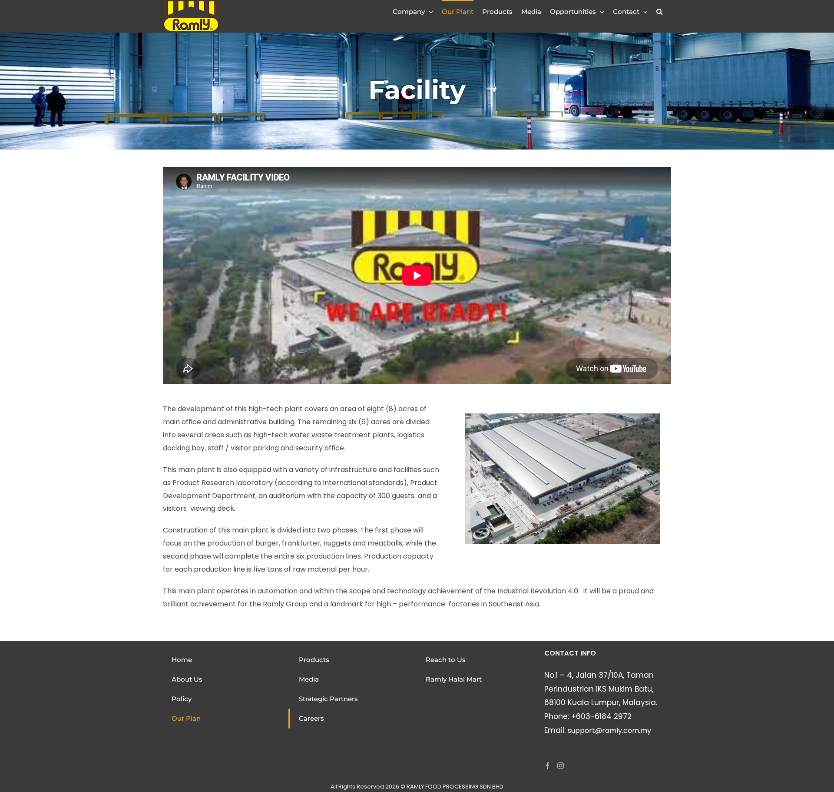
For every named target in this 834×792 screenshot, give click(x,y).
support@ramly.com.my (609, 730)
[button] (659, 11)
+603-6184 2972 (601, 716)
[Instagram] (560, 765)
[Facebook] (547, 765)
